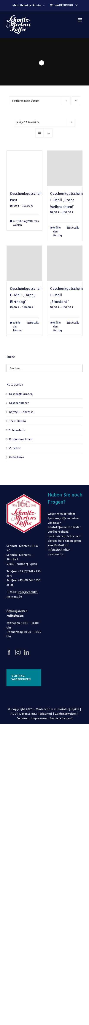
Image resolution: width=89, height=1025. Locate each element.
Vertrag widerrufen (21, 677)
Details (34, 221)
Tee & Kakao (17, 421)
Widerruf (46, 713)
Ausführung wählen (18, 223)
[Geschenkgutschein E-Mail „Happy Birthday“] (24, 263)
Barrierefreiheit (60, 718)
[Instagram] (18, 652)
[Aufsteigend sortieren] (76, 100)
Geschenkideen (19, 403)
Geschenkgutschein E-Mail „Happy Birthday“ (26, 295)
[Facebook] (9, 652)
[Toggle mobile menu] (80, 20)
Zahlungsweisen (65, 713)
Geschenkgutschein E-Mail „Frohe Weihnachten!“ (66, 200)
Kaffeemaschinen (20, 439)
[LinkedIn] (26, 652)
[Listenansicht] (48, 133)
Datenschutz (28, 713)
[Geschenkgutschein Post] (24, 168)
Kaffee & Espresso (21, 412)
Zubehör (15, 448)
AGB (13, 713)
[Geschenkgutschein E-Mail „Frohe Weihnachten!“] (64, 168)
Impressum (39, 718)
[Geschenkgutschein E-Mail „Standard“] (64, 263)
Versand (23, 718)
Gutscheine (16, 457)
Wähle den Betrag (57, 231)
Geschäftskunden (21, 394)
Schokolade (17, 430)
